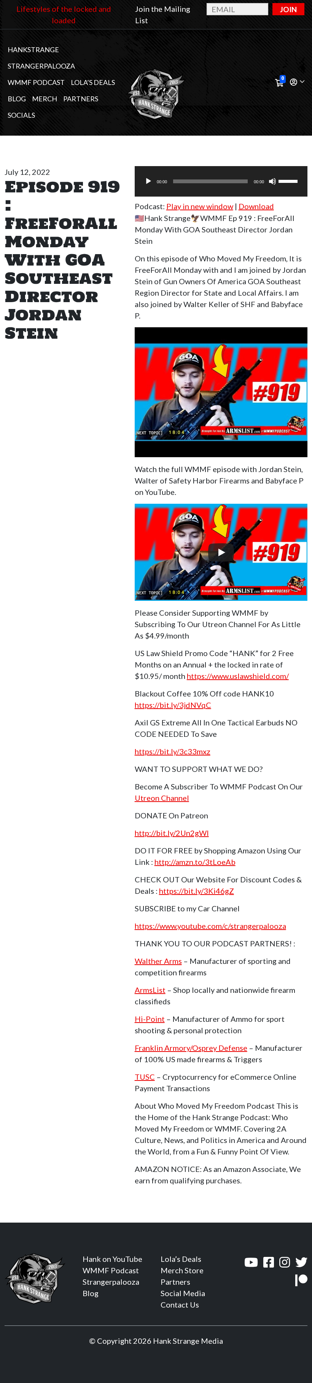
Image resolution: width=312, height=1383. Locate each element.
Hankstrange (33, 49)
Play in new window (199, 206)
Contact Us (180, 1304)
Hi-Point (150, 1018)
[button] (297, 82)
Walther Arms (158, 960)
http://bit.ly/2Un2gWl (172, 832)
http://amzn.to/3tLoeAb (195, 861)
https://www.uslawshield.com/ (238, 675)
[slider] (289, 180)
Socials (21, 115)
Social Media (183, 1293)
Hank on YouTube (112, 1258)
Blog (17, 98)
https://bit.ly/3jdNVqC (173, 704)
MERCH (44, 98)
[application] (221, 181)
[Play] (148, 181)
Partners (80, 98)
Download (256, 206)
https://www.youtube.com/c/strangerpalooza (210, 925)
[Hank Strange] (156, 83)
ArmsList (150, 989)
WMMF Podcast (36, 82)
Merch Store (182, 1270)
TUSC (145, 1076)
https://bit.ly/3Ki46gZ (196, 890)
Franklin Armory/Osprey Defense (191, 1047)
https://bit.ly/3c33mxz (172, 751)
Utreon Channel (162, 797)
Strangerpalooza (41, 66)
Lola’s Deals (93, 82)
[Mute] (272, 181)
